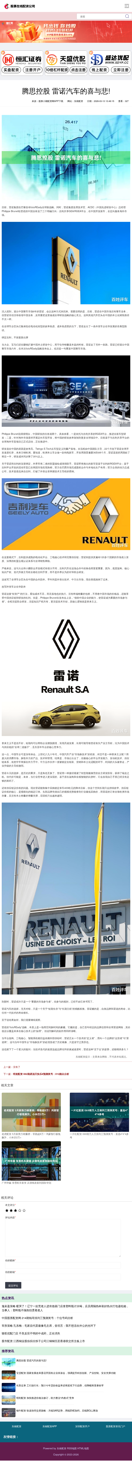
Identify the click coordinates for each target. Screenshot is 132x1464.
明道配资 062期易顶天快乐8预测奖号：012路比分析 (41, 1074)
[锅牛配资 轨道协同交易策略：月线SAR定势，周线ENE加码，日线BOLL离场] (8, 1412)
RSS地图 (72, 1448)
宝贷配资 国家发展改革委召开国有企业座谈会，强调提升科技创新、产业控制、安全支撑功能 (66, 1373)
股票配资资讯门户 (115, 1426)
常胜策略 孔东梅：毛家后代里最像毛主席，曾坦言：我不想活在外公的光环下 (49, 1326)
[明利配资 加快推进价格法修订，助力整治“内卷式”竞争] (8, 1399)
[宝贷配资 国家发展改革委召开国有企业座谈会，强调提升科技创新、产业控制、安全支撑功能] (8, 1375)
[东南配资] (19, 5)
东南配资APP (49, 1426)
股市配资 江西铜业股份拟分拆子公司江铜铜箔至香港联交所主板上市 (43, 1341)
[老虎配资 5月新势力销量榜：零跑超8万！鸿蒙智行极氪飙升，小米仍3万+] (31, 1112)
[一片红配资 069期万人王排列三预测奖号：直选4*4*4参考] (99, 1112)
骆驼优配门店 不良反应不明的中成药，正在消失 (31, 1333)
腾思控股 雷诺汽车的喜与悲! (31, 1360)
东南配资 (16, 1426)
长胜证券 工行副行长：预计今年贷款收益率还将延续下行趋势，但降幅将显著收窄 (60, 1385)
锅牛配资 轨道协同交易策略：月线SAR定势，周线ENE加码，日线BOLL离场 (57, 1410)
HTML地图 (83, 1448)
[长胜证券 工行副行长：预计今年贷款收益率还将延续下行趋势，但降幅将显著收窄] (8, 1387)
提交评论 (13, 1285)
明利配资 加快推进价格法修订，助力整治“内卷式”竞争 (45, 1398)
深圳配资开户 (82, 1426)
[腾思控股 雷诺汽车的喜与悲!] (8, 1362)
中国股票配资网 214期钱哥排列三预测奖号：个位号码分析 (37, 1318)
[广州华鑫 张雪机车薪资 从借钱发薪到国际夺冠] (31, 1160)
